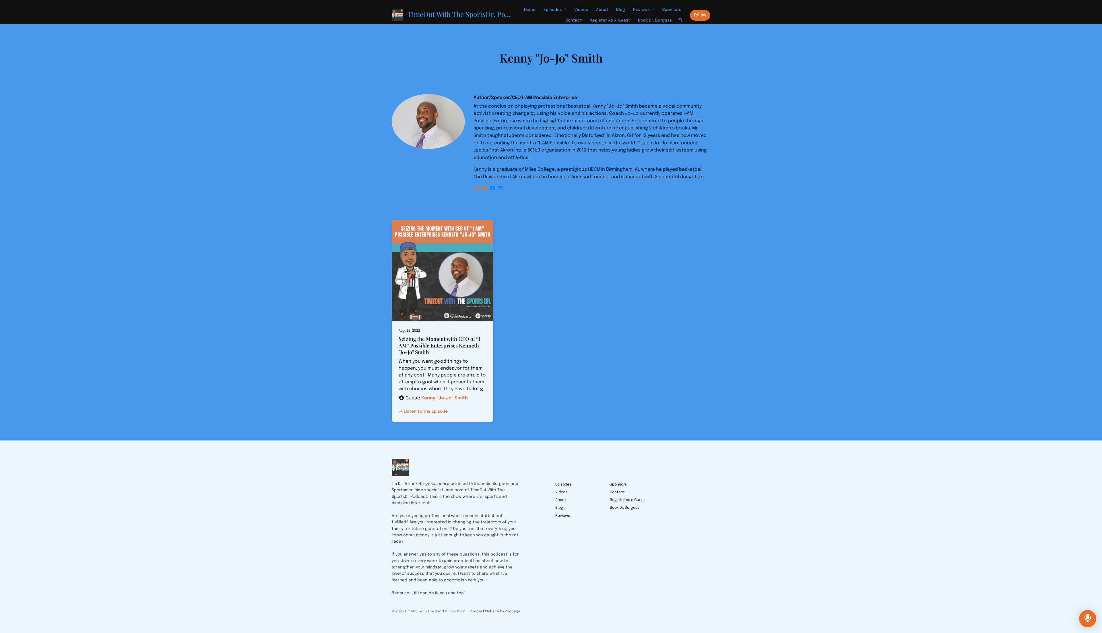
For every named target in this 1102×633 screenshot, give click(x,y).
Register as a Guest (610, 20)
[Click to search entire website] (681, 20)
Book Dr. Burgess (655, 20)
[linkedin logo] (500, 188)
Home (530, 10)
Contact (573, 20)
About (602, 10)
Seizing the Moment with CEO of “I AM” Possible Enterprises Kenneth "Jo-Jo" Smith (439, 345)
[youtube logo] (485, 188)
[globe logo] (477, 188)
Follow (700, 15)
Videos (581, 10)
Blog (620, 10)
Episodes (553, 10)
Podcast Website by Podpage (495, 611)
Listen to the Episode (426, 411)
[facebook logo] (493, 188)
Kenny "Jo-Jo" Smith (444, 398)
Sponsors (671, 10)
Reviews (642, 10)
